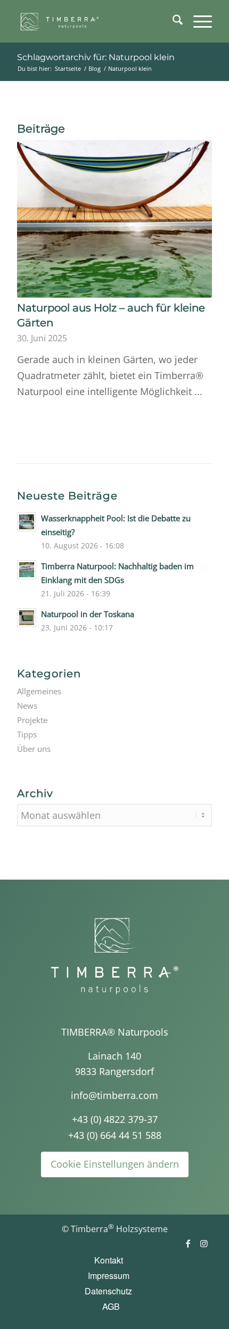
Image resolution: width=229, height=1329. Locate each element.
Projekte (32, 720)
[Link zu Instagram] (204, 1243)
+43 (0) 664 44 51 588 (114, 1135)
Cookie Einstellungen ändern (115, 1164)
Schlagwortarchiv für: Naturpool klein (96, 57)
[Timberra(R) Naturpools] (114, 956)
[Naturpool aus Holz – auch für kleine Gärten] (114, 219)
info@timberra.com (114, 1095)
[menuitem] (172, 21)
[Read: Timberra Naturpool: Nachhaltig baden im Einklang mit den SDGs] (26, 569)
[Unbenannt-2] (95, 21)
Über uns (34, 748)
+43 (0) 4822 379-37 (115, 1119)
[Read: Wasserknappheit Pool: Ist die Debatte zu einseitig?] (26, 521)
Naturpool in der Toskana (87, 614)
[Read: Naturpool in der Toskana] (26, 617)
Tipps (27, 734)
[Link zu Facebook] (188, 1243)
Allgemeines (39, 691)
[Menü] (197, 21)
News (27, 705)
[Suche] (172, 21)
